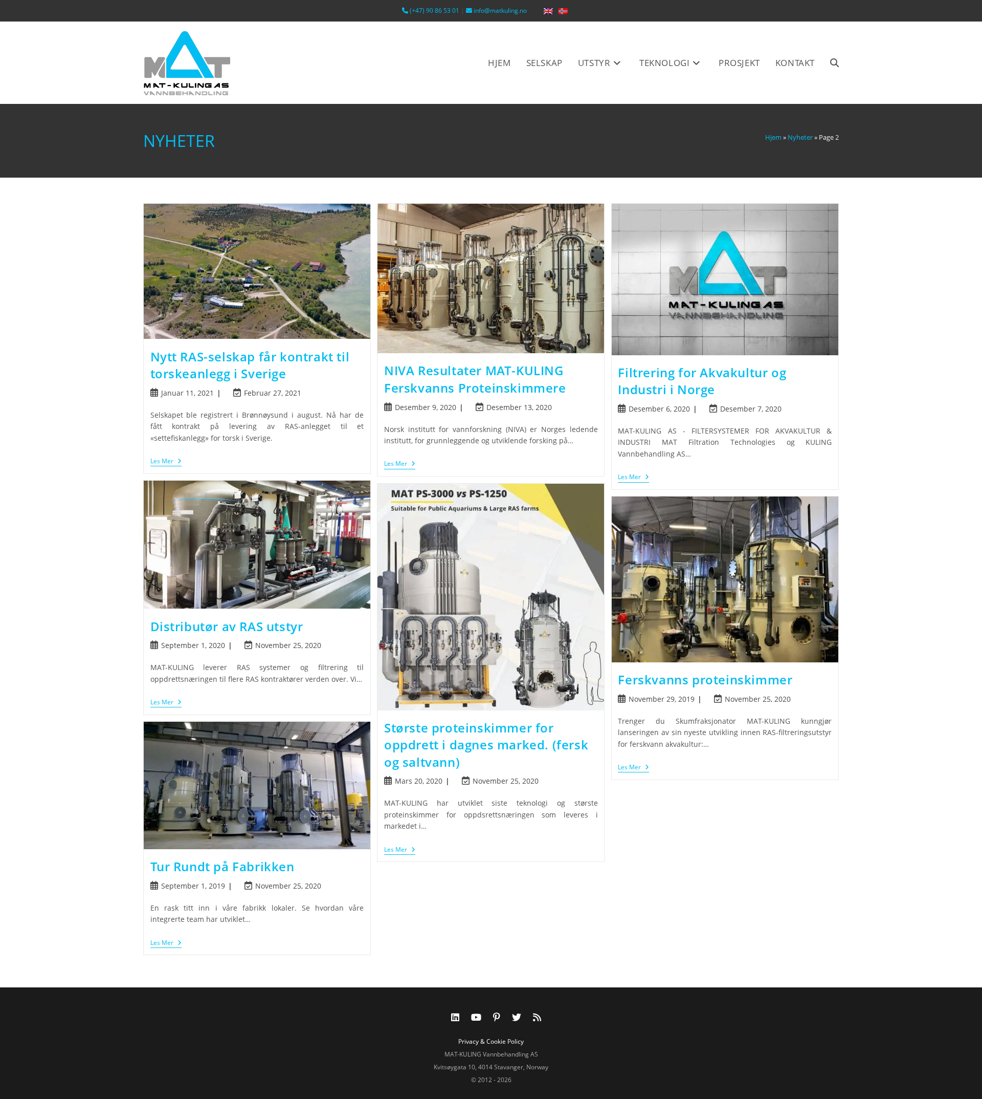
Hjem (773, 137)
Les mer (162, 461)
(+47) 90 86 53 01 (433, 10)
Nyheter (800, 137)
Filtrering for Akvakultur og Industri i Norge (702, 381)
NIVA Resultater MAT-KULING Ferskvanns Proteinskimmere (475, 379)
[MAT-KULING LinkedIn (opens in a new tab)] (455, 1017)
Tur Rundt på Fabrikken (222, 866)
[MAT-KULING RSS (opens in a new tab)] (537, 1017)
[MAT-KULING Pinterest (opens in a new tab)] (496, 1017)
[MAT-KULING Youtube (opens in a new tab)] (476, 1017)
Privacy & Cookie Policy (491, 1041)
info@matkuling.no (499, 10)
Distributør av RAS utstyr (226, 626)
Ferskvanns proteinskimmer (705, 679)
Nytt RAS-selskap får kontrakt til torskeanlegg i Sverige (250, 365)
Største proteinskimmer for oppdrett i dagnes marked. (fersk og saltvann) (486, 744)
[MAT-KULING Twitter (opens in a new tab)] (516, 1017)
